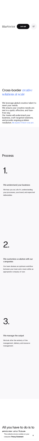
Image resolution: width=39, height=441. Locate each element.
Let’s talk (23, 26)
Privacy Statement (17, 437)
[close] (33, 435)
